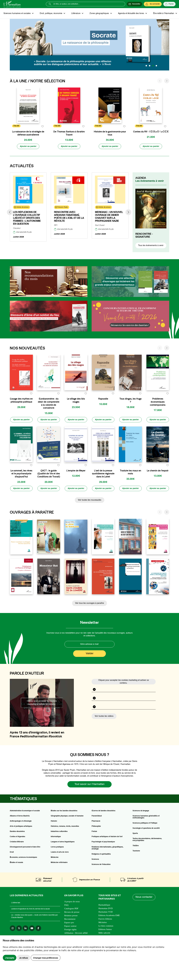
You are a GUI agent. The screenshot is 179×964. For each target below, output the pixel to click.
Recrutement (69, 919)
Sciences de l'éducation (101, 864)
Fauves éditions (105, 919)
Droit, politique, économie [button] (51, 13)
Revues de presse (71, 912)
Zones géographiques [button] (99, 13)
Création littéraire (17, 842)
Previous (10, 212)
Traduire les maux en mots (130, 472)
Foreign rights (70, 929)
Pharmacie (96, 821)
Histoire (54, 821)
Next (128, 212)
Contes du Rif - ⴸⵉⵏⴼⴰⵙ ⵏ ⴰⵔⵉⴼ (151, 131)
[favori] (42, 126)
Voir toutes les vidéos (104, 716)
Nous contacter (144, 897)
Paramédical (97, 816)
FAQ (66, 905)
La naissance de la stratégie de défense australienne (28, 133)
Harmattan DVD (105, 908)
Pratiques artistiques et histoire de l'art (107, 836)
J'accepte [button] (9, 958)
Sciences (95, 859)
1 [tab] (146, 65)
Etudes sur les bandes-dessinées (64, 811)
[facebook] (38, 928)
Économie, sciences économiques (23, 857)
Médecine (54, 857)
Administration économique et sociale (25, 811)
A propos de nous (72, 901)
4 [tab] (156, 65)
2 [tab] (149, 65)
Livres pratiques (57, 847)
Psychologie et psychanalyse (103, 842)
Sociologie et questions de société (146, 828)
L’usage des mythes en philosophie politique (21, 400)
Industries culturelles (59, 831)
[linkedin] (25, 928)
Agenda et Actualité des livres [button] (131, 13)
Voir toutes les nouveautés (89, 500)
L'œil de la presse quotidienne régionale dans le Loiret (103, 473)
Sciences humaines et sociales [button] (17, 13)
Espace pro (69, 922)
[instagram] (12, 928)
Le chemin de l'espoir (158, 470)
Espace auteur (70, 926)
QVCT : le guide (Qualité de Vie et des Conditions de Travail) (48, 473)
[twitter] (19, 928)
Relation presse (71, 915)
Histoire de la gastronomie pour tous (110, 133)
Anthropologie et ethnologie (21, 821)
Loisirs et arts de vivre (60, 852)
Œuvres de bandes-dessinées (103, 811)
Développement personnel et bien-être (25, 847)
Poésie (94, 831)
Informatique (56, 836)
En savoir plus (24, 232)
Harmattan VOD (105, 912)
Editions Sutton (105, 929)
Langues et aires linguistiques (63, 842)
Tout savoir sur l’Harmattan (89, 784)
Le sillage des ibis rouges (76, 400)
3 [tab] (153, 65)
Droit (12, 852)
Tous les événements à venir (150, 245)
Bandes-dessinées (17, 831)
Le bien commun (105, 926)
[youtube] (32, 928)
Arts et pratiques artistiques (21, 826)
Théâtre (136, 846)
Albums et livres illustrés (20, 816)
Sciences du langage (141, 811)
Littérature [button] (76, 13)
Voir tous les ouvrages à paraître (89, 603)
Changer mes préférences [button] (45, 958)
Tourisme (136, 851)
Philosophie (96, 826)
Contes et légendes (17, 836)
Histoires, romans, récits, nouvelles (65, 826)
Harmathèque (104, 905)
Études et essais (16, 862)
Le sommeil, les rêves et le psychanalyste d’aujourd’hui (21, 473)
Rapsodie (103, 398)
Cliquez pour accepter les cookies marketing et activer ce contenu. (42, 702)
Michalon (102, 922)
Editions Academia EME (109, 915)
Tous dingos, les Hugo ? (130, 400)
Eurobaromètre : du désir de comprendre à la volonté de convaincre (48, 403)
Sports (135, 833)
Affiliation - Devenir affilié (76, 933)
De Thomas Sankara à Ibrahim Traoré (69, 133)
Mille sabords (104, 933)
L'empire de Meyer (75, 470)
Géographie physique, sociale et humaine (67, 816)
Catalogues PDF (71, 908)
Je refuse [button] (23, 958)
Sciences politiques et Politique (145, 823)
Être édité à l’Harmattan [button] (164, 13)
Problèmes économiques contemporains (157, 401)
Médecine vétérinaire (59, 862)
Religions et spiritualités (101, 854)
